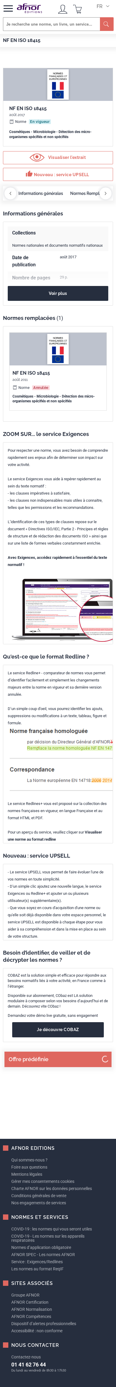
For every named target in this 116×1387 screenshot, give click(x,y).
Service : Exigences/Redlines (37, 1261)
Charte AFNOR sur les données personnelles (51, 1188)
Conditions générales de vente (38, 1195)
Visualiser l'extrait (66, 157)
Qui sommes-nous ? (29, 1160)
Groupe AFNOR (25, 1295)
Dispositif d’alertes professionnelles (43, 1323)
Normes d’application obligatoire (41, 1247)
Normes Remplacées (90, 193)
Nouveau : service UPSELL (57, 173)
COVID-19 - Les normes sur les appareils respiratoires (47, 1238)
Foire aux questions (29, 1167)
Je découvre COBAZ (58, 1029)
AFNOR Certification (29, 1302)
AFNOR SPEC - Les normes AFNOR (43, 1254)
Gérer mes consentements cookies (42, 1181)
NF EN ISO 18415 (31, 373)
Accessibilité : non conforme (36, 1330)
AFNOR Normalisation (31, 1309)
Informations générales (40, 193)
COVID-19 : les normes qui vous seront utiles (51, 1229)
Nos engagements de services (38, 1202)
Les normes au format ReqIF (37, 1268)
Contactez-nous (26, 1357)
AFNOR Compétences (31, 1316)
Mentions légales (26, 1174)
